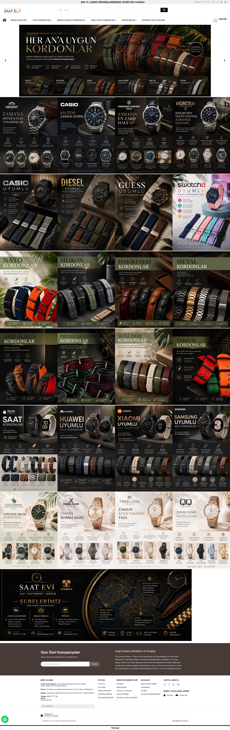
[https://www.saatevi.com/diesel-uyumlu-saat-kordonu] (86, 192)
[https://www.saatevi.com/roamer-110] (201, 115)
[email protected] (46, 680)
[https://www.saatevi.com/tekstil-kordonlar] (201, 347)
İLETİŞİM (144, 671)
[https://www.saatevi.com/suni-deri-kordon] (143, 347)
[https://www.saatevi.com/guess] (143, 192)
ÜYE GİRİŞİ (101, 667)
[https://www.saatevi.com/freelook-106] (143, 510)
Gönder (94, 644)
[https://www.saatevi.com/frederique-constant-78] (143, 115)
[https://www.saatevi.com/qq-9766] (201, 510)
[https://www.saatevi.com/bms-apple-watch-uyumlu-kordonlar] (29, 429)
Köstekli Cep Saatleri (153, 20)
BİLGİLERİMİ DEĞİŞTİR (105, 678)
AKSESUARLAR (128, 20)
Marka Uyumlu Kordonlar (70, 20)
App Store (170, 675)
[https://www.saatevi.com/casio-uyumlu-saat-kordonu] (29, 192)
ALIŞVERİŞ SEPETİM (105, 674)
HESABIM (120, 664)
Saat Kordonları (42, 20)
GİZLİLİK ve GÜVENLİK (124, 671)
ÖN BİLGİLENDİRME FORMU (150, 674)
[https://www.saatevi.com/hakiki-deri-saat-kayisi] (143, 270)
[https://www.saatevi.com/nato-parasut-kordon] (86, 347)
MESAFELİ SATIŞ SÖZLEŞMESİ (127, 678)
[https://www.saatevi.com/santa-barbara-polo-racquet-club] (29, 510)
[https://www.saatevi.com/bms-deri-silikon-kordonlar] (29, 347)
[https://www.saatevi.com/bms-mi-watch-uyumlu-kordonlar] (143, 429)
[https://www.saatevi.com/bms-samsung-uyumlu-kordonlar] (201, 429)
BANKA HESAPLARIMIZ (149, 664)
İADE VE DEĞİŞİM (123, 674)
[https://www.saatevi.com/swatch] (201, 192)
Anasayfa (5, 20)
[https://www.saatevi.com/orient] (29, 115)
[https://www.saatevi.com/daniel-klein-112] (86, 510)
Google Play (183, 675)
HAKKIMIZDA (145, 667)
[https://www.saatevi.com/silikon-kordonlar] (86, 270)
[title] (115, 585)
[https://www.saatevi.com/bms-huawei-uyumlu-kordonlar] (86, 429)
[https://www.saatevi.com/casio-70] (86, 115)
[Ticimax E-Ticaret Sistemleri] (115, 708)
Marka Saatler (18, 20)
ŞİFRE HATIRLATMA (104, 671)
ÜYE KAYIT (101, 664)
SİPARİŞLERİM (122, 667)
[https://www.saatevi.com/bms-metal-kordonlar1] (201, 270)
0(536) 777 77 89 (202, 2)
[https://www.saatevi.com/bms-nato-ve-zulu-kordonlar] (29, 270)
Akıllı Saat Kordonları (103, 20)
